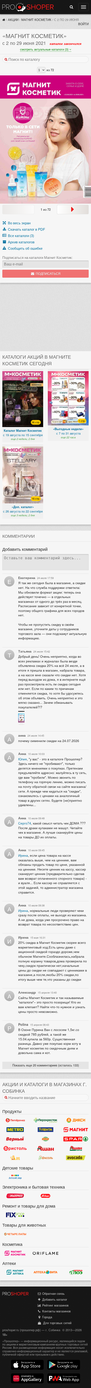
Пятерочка (15, 1120)
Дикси (76, 1120)
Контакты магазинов (56, 1311)
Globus (45, 1139)
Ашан (45, 1148)
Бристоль (15, 1148)
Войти (83, 24)
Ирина (23, 855)
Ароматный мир (15, 1157)
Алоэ (76, 1272)
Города (46, 1317)
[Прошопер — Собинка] (3, 19)
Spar (76, 1139)
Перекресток (45, 1120)
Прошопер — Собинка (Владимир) (28, 7)
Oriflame (45, 1253)
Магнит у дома (76, 1129)
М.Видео (45, 1196)
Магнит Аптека (15, 1272)
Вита (45, 1272)
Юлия (22, 759)
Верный (15, 1139)
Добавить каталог (54, 1299)
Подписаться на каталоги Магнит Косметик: (37, 257)
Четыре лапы (15, 1234)
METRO (15, 1129)
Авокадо (76, 1157)
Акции (13, 19)
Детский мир (15, 1177)
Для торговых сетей (56, 1323)
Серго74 (24, 823)
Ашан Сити (76, 1148)
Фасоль (45, 1157)
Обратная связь (53, 1293)
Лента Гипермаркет (45, 1129)
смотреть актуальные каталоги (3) (44, 49)
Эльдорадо (15, 1196)
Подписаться (47, 274)
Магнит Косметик (36, 19)
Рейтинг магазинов (55, 1305)
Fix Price (15, 1215)
